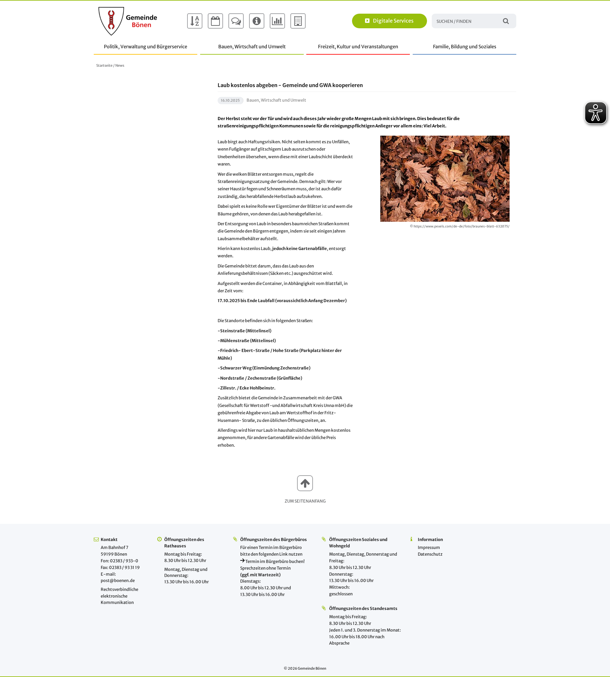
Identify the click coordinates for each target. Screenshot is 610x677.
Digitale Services (393, 20)
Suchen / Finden (506, 21)
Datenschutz (430, 554)
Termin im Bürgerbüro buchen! (275, 561)
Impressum (429, 547)
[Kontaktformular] (236, 21)
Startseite (104, 65)
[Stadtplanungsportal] (298, 21)
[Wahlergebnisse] (277, 21)
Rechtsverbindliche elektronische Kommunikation (119, 596)
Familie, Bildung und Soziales (464, 47)
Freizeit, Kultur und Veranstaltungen (358, 47)
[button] (305, 483)
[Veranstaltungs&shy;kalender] (215, 21)
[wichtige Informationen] (256, 21)
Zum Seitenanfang (305, 501)
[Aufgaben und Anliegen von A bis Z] (194, 21)
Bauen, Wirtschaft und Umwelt (252, 47)
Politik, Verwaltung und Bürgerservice (145, 47)
